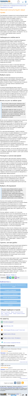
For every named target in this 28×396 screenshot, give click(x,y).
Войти (18, 2)
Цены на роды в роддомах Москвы (11, 342)
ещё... (18, 277)
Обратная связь (3, 387)
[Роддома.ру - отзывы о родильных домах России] (5, 2)
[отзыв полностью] (23, 361)
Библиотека (5, 282)
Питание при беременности (10, 297)
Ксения (3, 369)
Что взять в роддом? (8, 321)
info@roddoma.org (19, 387)
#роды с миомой (8, 313)
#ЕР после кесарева (5, 312)
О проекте (24, 386)
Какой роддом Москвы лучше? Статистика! (14, 330)
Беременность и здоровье (10, 294)
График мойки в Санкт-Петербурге (12, 338)
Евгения (3, 353)
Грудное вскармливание (10, 301)
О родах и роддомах (10, 290)
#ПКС (2, 313)
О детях (10, 305)
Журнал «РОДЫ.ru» (11, 275)
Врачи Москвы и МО (8, 326)
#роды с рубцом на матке (19, 313)
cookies (17, 394)
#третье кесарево (5, 314)
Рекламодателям (11, 387)
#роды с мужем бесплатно (17, 312)
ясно (13, 395)
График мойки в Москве (9, 334)
